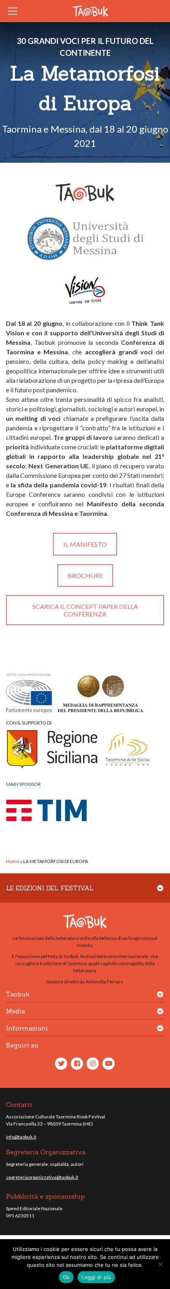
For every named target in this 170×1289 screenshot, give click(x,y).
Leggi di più (96, 1277)
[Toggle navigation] (15, 11)
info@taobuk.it (21, 1137)
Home (12, 861)
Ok (66, 1277)
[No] (160, 1264)
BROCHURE (85, 575)
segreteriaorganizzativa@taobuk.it (42, 1177)
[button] (160, 893)
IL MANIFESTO (85, 544)
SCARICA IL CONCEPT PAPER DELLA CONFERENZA (85, 610)
